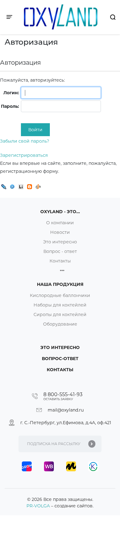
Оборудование (60, 324)
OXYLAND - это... (60, 211)
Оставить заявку (58, 399)
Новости (60, 232)
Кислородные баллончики (60, 295)
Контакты (60, 261)
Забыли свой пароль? (24, 141)
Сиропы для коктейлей (60, 314)
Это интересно (60, 242)
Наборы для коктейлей (60, 305)
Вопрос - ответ (60, 251)
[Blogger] (29, 186)
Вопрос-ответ (60, 358)
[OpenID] (38, 186)
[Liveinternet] (21, 186)
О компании (60, 222)
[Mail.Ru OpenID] (12, 186)
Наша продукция (60, 284)
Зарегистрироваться (24, 155)
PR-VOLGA (38, 506)
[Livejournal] (3, 186)
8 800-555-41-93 (62, 394)
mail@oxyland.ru (66, 410)
